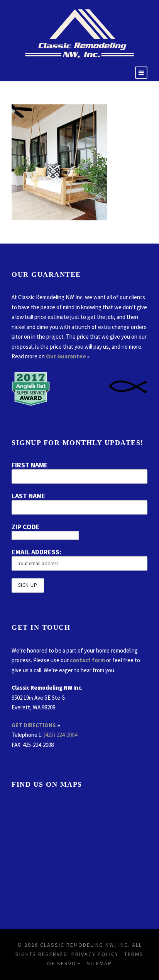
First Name (30, 464)
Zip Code (26, 526)
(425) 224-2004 (60, 734)
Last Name (29, 495)
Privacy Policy (94, 954)
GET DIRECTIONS (34, 725)
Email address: (36, 551)
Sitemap (99, 963)
